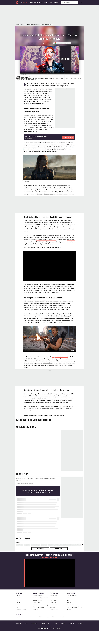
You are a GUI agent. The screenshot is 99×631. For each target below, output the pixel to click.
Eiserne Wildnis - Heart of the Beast (75, 607)
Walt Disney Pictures (62, 544)
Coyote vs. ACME (70, 605)
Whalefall (69, 609)
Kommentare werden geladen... (25, 484)
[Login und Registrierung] (81, 2)
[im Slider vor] (82, 544)
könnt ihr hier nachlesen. (43, 492)
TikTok (40, 617)
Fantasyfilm (19, 544)
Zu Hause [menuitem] (56, 2)
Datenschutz (34, 623)
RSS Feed (61, 617)
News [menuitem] (40, 2)
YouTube (25, 617)
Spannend (44, 544)
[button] (73, 78)
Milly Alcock (52, 607)
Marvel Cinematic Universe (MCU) (75, 544)
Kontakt (18, 605)
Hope (68, 598)
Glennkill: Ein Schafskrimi (39, 607)
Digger (68, 600)
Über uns (18, 595)
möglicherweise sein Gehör (60, 357)
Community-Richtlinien (32, 478)
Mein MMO (80, 623)
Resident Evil (70, 602)
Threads (46, 617)
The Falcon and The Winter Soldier (46, 239)
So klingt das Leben (37, 600)
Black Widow (38, 89)
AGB (26, 623)
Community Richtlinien (21, 609)
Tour (17, 607)
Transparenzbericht (46, 623)
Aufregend (27, 544)
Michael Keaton (53, 595)
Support (18, 602)
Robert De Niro (53, 605)
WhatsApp (53, 617)
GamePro (72, 623)
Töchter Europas (36, 602)
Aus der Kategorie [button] (58, 549)
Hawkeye (42, 314)
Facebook (18, 617)
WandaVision (71, 239)
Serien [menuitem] (36, 2)
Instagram (33, 617)
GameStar (63, 623)
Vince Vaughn (53, 600)
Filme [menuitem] (31, 2)
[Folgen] (29, 77)
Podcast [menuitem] (46, 2)
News (21, 24)
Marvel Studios (52, 544)
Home (17, 24)
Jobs (56, 623)
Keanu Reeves (53, 598)
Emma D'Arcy (53, 602)
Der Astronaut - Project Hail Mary (40, 605)
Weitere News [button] (40, 549)
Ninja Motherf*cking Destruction (40, 598)
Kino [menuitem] (51, 2)
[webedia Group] (49, 628)
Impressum (18, 623)
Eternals (50, 235)
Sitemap (18, 598)
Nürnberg (35, 609)
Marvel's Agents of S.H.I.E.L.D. (39, 121)
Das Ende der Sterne (37, 595)
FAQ (17, 600)
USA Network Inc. (35, 544)
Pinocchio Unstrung (49, 557)
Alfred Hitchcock (53, 609)
